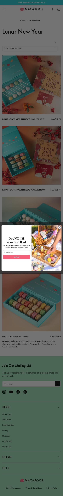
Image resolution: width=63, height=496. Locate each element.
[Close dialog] (59, 227)
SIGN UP (16, 257)
